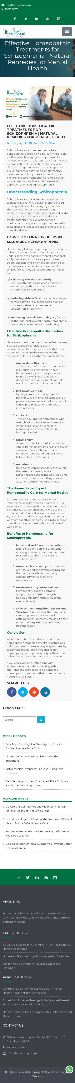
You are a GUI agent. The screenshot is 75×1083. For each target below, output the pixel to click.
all (25, 143)
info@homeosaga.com (18, 4)
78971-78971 (11, 9)
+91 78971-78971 (16, 1047)
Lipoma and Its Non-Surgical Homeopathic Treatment (36, 956)
